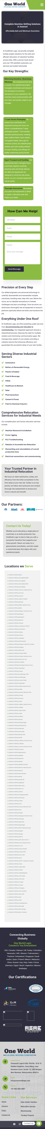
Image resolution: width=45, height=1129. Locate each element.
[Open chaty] (39, 1123)
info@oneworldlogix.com (20, 1081)
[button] (4, 509)
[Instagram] (20, 1124)
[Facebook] (14, 1124)
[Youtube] (31, 1124)
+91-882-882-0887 (18, 1089)
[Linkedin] (25, 1124)
